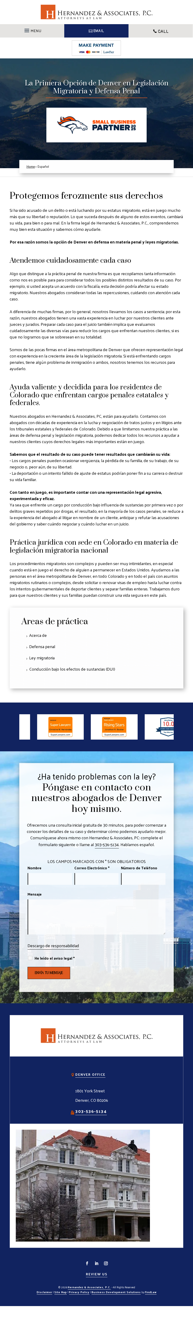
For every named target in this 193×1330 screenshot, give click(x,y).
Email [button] (98, 31)
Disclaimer (44, 1292)
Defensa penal (42, 646)
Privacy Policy (79, 1292)
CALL (163, 31)
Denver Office (90, 1074)
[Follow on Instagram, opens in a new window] (106, 1263)
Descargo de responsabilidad (53, 945)
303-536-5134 (107, 844)
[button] (32, 28)
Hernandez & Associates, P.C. (89, 1287)
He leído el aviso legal (55, 958)
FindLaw (151, 1292)
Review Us (96, 1274)
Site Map (60, 1292)
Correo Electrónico (91, 867)
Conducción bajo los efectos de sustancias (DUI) (72, 669)
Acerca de (38, 635)
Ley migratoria (42, 657)
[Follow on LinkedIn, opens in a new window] (96, 1263)
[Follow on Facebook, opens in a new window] (87, 1263)
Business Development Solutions (116, 1292)
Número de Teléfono (139, 867)
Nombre (34, 867)
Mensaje (35, 894)
